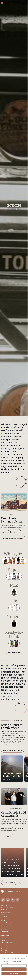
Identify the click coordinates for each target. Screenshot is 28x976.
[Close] (26, 956)
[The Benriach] (22, 827)
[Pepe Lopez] (18, 843)
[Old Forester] (5, 827)
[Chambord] (14, 890)
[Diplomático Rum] (14, 858)
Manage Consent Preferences (14, 966)
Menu (24, 3)
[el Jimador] (9, 843)
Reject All (14, 969)
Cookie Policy (5, 963)
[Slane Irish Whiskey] (18, 827)
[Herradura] (14, 843)
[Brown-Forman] (7, 3)
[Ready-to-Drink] (11, 910)
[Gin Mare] (16, 874)
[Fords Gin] (11, 874)
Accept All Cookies (14, 973)
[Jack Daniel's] (14, 827)
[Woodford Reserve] (9, 827)
